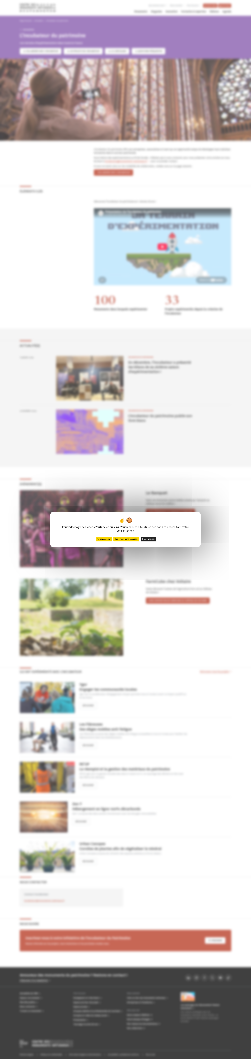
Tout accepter (104, 539)
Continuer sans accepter (126, 539)
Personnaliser (148, 539)
